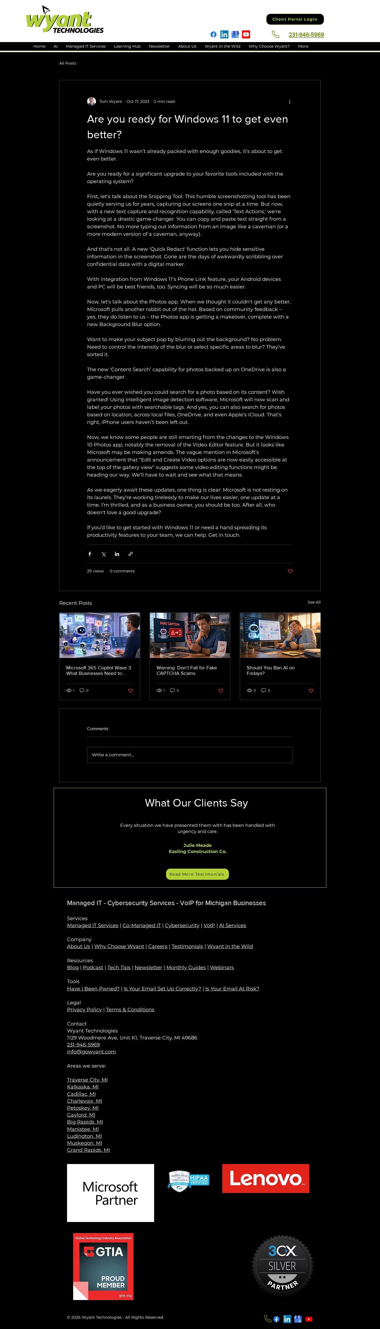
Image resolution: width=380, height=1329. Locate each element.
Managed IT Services (93, 925)
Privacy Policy (84, 1010)
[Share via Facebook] (89, 554)
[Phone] (275, 34)
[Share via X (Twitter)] (103, 554)
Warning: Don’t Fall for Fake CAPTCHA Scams (187, 670)
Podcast (93, 967)
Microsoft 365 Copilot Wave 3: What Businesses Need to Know (99, 670)
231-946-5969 (83, 1045)
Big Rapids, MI (85, 1122)
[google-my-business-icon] (235, 34)
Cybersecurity (182, 925)
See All (314, 602)
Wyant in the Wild (230, 946)
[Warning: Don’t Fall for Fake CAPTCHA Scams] (190, 635)
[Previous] (65, 837)
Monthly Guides (186, 967)
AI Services (232, 925)
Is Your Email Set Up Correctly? (162, 989)
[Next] (314, 837)
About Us (78, 946)
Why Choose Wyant (119, 946)
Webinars (222, 967)
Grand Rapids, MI (88, 1150)
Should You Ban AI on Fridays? (271, 670)
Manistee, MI (83, 1129)
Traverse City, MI (87, 1080)
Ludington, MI (84, 1136)
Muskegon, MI (84, 1143)
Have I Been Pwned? (93, 989)
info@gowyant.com (91, 1052)
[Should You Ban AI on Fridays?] (280, 635)
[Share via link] (130, 554)
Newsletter (148, 967)
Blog (73, 967)
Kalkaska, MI (82, 1087)
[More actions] (289, 101)
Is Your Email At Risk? (232, 989)
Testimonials (187, 946)
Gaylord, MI (81, 1115)
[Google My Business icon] (298, 1319)
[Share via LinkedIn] (117, 554)
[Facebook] (213, 34)
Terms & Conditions (130, 1010)
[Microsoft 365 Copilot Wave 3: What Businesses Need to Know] (100, 635)
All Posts (67, 63)
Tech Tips (118, 967)
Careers (157, 946)
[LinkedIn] (224, 34)
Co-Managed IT (142, 925)
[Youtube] (246, 34)
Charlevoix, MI (84, 1101)
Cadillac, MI (81, 1094)
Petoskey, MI (82, 1108)
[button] (127, 46)
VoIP (209, 925)
